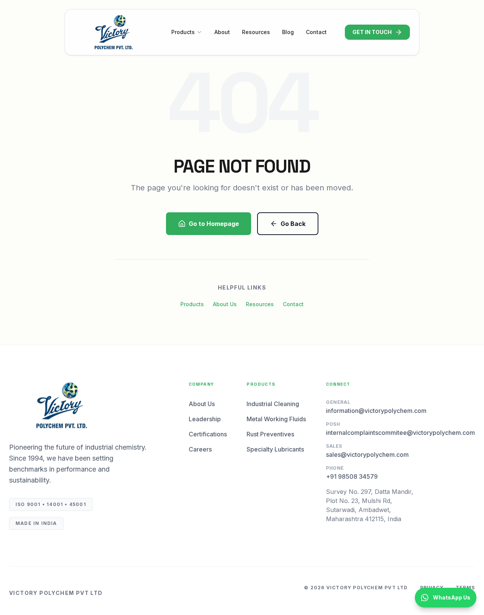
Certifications (208, 434)
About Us (225, 304)
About (222, 32)
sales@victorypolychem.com (367, 454)
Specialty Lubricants (275, 449)
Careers (200, 449)
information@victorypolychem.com (376, 410)
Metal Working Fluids (276, 419)
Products (183, 32)
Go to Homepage (214, 223)
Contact (316, 32)
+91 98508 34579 (352, 476)
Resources (256, 32)
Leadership (205, 419)
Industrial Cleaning (273, 404)
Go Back (293, 223)
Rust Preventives (270, 434)
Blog (288, 32)
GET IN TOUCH (372, 32)
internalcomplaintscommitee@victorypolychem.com (400, 432)
